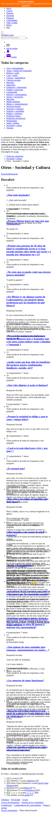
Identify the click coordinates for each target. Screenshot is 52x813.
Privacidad (15, 800)
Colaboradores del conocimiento (27, 805)
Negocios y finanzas (14, 109)
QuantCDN (26, 6)
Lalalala (26, 795)
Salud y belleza (12, 123)
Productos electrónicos (15, 118)
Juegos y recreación (14, 97)
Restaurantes (11, 121)
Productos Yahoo (13, 116)
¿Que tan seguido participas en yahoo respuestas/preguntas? (27, 748)
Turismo (9, 128)
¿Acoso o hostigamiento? (20, 565)
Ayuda (25, 800)
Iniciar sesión (11, 48)
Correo (9, 11)
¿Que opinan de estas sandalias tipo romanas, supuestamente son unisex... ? (27, 648)
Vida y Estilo (11, 23)
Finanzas (10, 18)
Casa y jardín (11, 75)
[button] (28, 27)
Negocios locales (13, 106)
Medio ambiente (13, 102)
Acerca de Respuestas (10, 802)
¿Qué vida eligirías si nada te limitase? (27, 385)
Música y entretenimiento (17, 104)
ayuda (16, 152)
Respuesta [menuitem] (13, 174)
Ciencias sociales (13, 80)
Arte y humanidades (14, 68)
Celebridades (11, 20)
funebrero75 (32, 790)
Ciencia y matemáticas (15, 78)
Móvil (8, 25)
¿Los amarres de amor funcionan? (25, 680)
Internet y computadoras (16, 94)
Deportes (10, 15)
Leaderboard (6, 805)
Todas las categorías (14, 156)
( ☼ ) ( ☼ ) (30, 793)
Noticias (9, 13)
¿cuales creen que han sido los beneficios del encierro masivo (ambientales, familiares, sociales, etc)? (28, 365)
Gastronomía (11, 92)
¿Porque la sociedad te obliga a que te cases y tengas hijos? (27, 418)
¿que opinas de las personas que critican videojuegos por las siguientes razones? (28, 593)
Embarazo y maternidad (16, 87)
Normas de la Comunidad (32, 802)
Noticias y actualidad (15, 111)
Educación (10, 85)
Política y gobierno (14, 113)
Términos (5, 800)
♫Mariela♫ (31, 781)
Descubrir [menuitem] (5, 174)
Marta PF (28, 788)
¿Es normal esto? (15, 468)
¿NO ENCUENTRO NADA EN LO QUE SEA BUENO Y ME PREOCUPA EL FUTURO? (27, 713)
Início (8, 8)
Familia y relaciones (14, 90)
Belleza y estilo (12, 73)
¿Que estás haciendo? (18, 195)
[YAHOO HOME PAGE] (7, 35)
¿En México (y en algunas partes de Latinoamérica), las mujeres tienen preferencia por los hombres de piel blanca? (25, 301)
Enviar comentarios (9, 810)
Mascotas (10, 99)
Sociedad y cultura (14, 125)
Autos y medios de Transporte (19, 71)
